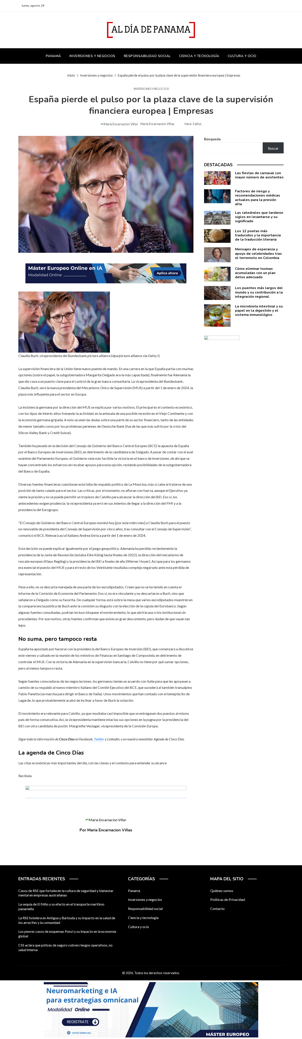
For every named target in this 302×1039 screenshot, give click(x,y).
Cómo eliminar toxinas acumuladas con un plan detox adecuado (255, 273)
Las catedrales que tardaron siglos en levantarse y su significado (259, 217)
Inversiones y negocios (151, 88)
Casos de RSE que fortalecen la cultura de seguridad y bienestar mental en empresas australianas (65, 892)
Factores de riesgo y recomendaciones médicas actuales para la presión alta (257, 198)
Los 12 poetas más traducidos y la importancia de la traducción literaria (258, 235)
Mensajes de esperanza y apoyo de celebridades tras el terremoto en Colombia (258, 253)
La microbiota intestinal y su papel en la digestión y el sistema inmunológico (259, 310)
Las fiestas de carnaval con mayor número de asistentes (259, 175)
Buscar (273, 148)
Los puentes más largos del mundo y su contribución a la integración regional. (259, 292)
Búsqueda (212, 139)
